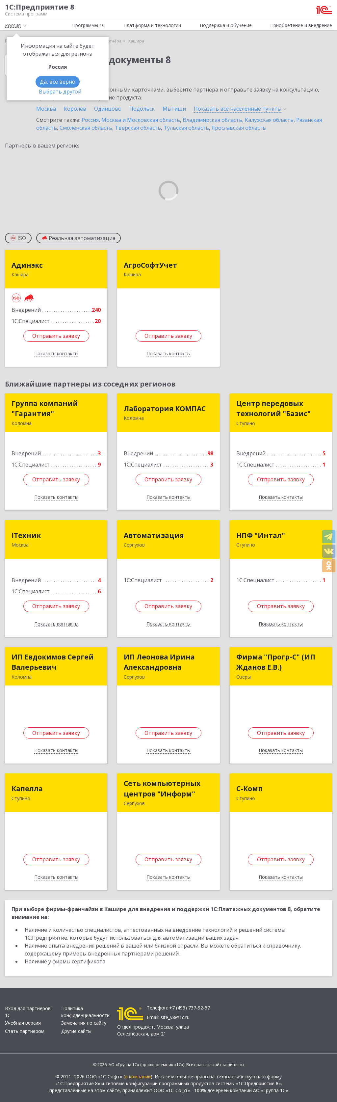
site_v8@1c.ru (175, 1017)
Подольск (142, 108)
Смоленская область (86, 127)
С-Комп (249, 788)
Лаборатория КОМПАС (165, 408)
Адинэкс (27, 265)
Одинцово (107, 108)
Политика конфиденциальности (85, 1011)
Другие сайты (76, 1031)
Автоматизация (154, 535)
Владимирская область (212, 119)
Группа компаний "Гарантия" (45, 408)
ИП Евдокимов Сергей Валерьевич (53, 662)
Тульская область (186, 127)
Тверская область (138, 127)
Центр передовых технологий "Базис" (273, 408)
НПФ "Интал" (260, 535)
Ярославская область (239, 127)
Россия (90, 119)
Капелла (27, 788)
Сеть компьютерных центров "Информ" (162, 788)
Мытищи (174, 108)
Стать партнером (24, 1031)
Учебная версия (23, 1023)
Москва (46, 108)
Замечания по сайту (83, 1023)
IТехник (26, 535)
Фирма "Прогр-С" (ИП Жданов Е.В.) (275, 662)
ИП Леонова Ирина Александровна (159, 662)
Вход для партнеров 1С (28, 1011)
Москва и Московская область (140, 119)
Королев (75, 108)
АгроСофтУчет (150, 265)
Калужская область (269, 119)
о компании (138, 1076)
